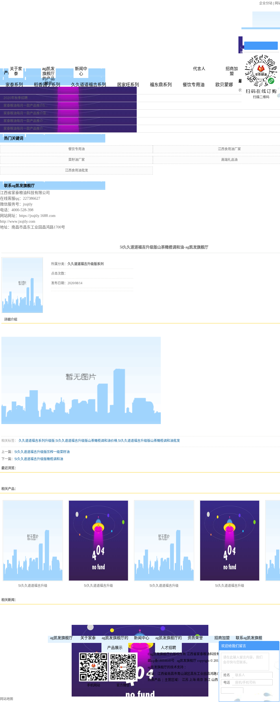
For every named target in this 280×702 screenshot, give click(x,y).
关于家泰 (16, 71)
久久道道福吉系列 (88, 84)
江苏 (185, 680)
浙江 (207, 680)
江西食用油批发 (76, 170)
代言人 (199, 68)
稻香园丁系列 (47, 84)
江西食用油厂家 (229, 149)
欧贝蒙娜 (224, 84)
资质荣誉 (195, 638)
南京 (200, 680)
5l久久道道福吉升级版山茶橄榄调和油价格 (86, 441)
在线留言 (263, 36)
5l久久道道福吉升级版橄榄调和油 (38, 459)
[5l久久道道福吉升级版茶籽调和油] (164, 540)
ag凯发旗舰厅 (61, 638)
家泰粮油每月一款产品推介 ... (25, 121)
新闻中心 (81, 71)
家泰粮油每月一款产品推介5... (25, 106)
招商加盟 (232, 71)
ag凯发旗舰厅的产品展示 (48, 76)
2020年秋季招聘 (16, 98)
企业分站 (265, 3)
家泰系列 (14, 84)
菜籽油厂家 (76, 160)
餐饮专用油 (194, 84)
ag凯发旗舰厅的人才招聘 (168, 643)
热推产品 (154, 680)
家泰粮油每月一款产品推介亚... (26, 113)
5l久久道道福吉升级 (32, 586)
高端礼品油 (229, 160)
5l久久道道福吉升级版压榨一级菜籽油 (42, 452)
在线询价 (66, 298)
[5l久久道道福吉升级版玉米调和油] (33, 540)
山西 (214, 680)
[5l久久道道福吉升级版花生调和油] (230, 540)
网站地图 (6, 699)
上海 (192, 680)
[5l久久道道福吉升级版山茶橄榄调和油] (22, 285)
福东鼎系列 (161, 84)
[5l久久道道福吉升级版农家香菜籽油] (98, 540)
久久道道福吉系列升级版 (36, 441)
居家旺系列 (128, 84)
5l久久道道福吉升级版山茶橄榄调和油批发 (149, 441)
